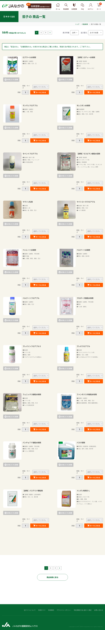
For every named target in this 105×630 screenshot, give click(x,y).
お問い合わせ (98, 610)
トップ (77, 24)
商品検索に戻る (52, 577)
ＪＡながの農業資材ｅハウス (25, 626)
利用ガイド (42, 610)
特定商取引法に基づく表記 (83, 610)
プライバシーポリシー (64, 610)
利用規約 (51, 610)
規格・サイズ (26, 87)
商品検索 (85, 24)
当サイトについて (30, 610)
